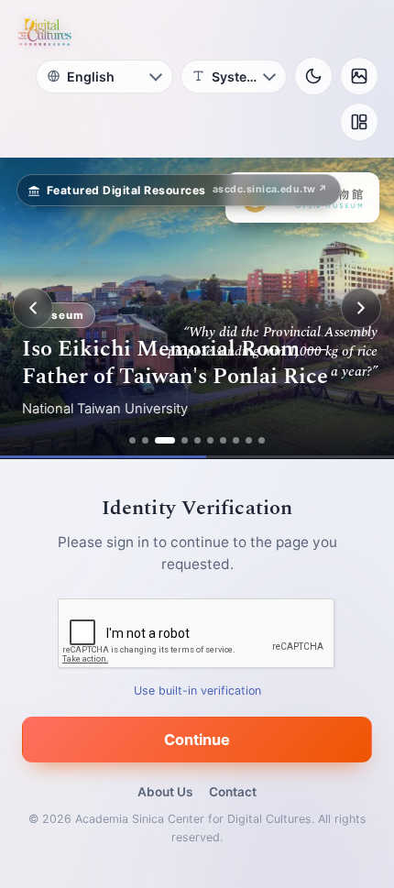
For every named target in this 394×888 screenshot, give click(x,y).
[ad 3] (165, 440)
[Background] (359, 76)
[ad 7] (223, 440)
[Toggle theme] (313, 76)
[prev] (33, 308)
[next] (361, 308)
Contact (233, 791)
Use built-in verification (197, 690)
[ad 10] (261, 440)
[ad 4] (184, 440)
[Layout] (359, 122)
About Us (164, 791)
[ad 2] (145, 440)
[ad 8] (236, 440)
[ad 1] (132, 440)
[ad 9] (249, 440)
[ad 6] (210, 440)
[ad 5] (197, 440)
